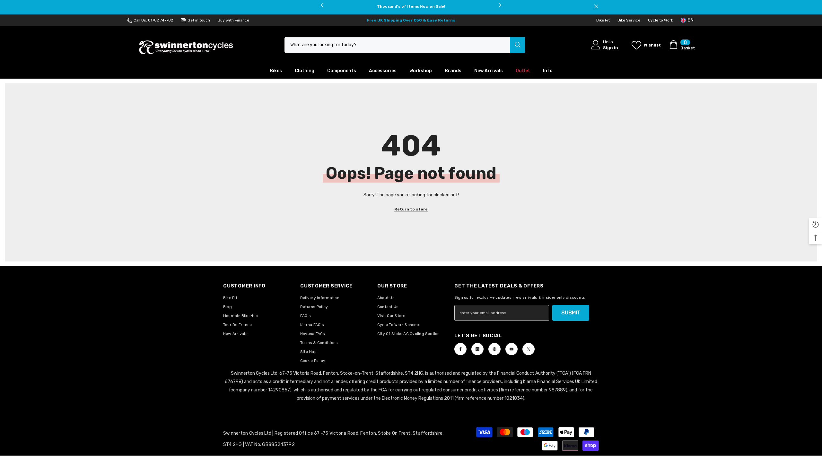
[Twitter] (528, 349)
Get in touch (199, 20)
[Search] (404, 45)
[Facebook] (460, 349)
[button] (815, 224)
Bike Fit (603, 20)
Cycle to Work (660, 20)
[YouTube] (511, 349)
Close (596, 6)
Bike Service (628, 20)
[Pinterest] (494, 349)
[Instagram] (477, 349)
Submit (571, 313)
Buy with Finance (233, 20)
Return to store (411, 209)
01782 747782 (160, 20)
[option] (411, 6)
